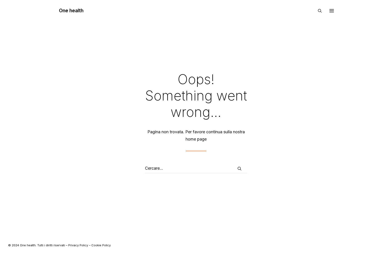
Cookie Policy (101, 245)
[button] (331, 10)
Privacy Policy (78, 245)
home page (196, 139)
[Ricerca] (318, 11)
